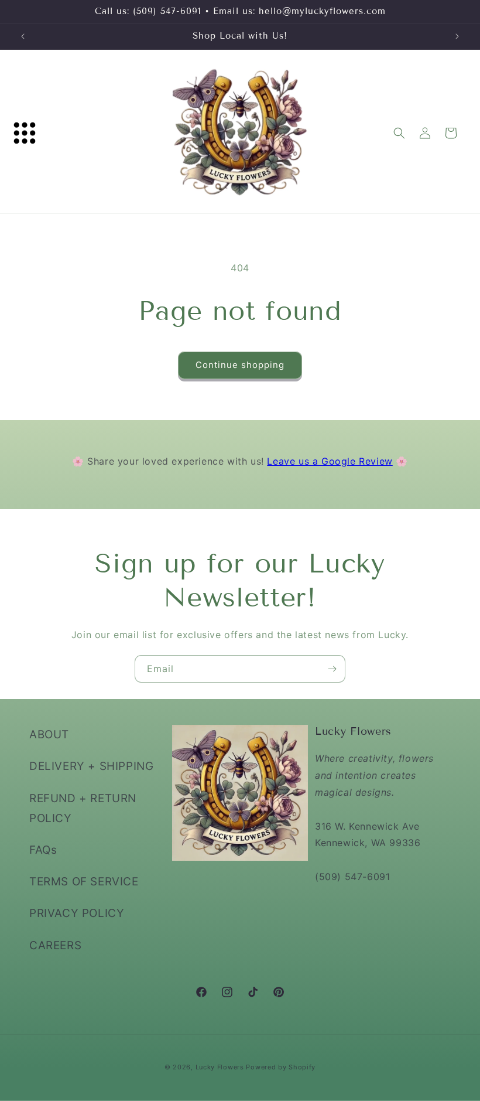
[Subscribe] (332, 669)
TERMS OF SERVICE (84, 881)
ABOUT (49, 734)
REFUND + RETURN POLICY (82, 808)
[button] (24, 133)
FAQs (43, 850)
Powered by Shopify (281, 1067)
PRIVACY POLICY (76, 913)
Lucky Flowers (220, 1067)
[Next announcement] (457, 36)
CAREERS (55, 945)
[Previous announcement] (23, 36)
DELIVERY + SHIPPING (91, 766)
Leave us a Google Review (329, 461)
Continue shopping (240, 364)
